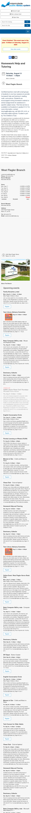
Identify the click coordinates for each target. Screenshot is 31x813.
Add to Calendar (10, 78)
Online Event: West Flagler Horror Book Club (16, 576)
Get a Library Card (16, 14)
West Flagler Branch (14, 84)
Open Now (16, 17)
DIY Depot (11, 655)
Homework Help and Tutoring (12, 506)
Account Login (16, 11)
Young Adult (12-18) (12, 153)
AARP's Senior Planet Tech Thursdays (16, 390)
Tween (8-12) (19, 153)
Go (27, 22)
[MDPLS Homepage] (15, 4)
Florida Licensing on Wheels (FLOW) (15, 439)
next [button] (28, 199)
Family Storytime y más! (11, 292)
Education (14, 155)
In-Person (10, 155)
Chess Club (12, 483)
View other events (15, 49)
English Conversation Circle (12, 415)
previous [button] (4, 199)
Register (7, 306)
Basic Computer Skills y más (15, 341)
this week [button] (15, 199)
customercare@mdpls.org (8, 174)
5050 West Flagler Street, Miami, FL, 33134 (12, 255)
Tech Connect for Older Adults (13, 724)
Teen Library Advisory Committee (14, 312)
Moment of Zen (14, 460)
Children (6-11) (25, 153)
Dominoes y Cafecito (10, 373)
